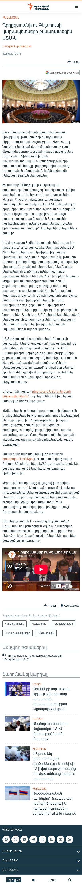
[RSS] (51, 839)
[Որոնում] (70, 880)
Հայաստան (10, 17)
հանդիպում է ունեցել (17, 459)
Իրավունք (39, 748)
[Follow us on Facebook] (6, 839)
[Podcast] (60, 839)
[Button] (73, 61)
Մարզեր (38, 719)
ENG (51, 880)
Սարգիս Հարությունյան (16, 46)
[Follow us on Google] (69, 839)
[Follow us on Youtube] (24, 839)
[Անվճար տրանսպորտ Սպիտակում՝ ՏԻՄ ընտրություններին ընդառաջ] (17, 723)
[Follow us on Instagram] (42, 839)
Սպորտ (37, 684)
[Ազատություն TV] (34, 880)
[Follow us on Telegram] (33, 839)
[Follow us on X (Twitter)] (15, 839)
